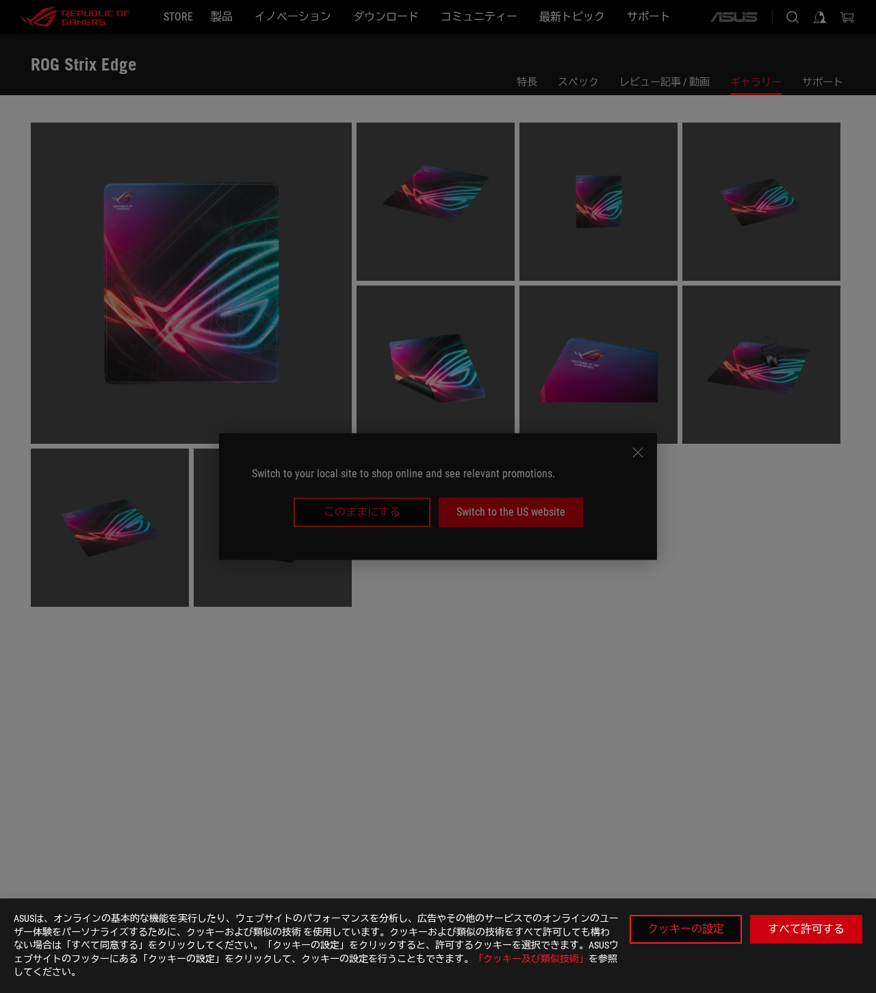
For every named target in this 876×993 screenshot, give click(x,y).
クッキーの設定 (685, 928)
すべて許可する (806, 928)
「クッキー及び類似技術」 (531, 958)
